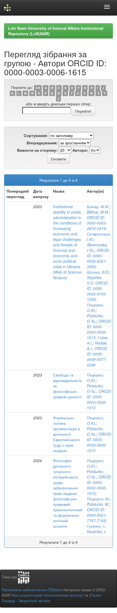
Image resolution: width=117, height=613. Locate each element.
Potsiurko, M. (98, 504)
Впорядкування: (42, 142)
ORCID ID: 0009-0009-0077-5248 (97, 356)
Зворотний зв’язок (34, 600)
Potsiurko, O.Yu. (95, 318)
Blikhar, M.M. (98, 212)
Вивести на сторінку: (37, 150)
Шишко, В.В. (98, 272)
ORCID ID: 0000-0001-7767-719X (97, 515)
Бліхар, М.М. (98, 206)
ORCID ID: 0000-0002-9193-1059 (97, 291)
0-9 (38, 88)
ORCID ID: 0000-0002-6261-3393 (98, 258)
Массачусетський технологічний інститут (47, 595)
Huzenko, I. (96, 531)
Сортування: (36, 135)
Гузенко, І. (96, 526)
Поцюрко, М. (98, 498)
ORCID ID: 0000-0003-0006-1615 (99, 329)
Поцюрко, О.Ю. (95, 307)
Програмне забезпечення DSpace (32, 589)
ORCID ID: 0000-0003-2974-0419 (97, 223)
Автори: (80, 150)
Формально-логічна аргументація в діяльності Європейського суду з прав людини (66, 434)
